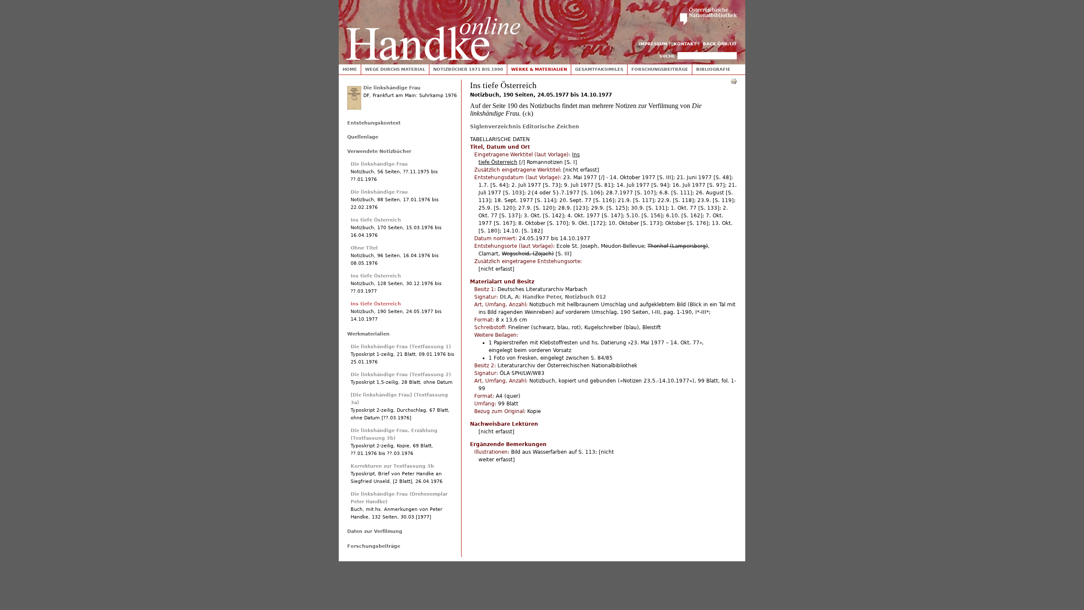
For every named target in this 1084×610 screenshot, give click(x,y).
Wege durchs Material (395, 69)
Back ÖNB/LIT (720, 44)
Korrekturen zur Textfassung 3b (392, 466)
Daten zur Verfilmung (374, 531)
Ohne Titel (364, 248)
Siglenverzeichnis (495, 127)
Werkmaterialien (368, 334)
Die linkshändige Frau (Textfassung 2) (401, 374)
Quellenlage (362, 137)
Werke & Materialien (539, 69)
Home (350, 69)
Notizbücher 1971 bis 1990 (468, 69)
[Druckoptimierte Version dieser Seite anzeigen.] (733, 81)
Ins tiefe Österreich (376, 220)
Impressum (653, 44)
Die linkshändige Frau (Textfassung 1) (401, 346)
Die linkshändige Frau (391, 88)
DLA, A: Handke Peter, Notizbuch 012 (553, 297)
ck (528, 114)
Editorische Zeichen (551, 127)
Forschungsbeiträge (659, 69)
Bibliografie (713, 69)
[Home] (433, 30)
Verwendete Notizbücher (379, 151)
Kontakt (685, 44)
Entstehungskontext (374, 123)
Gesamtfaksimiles (599, 69)
